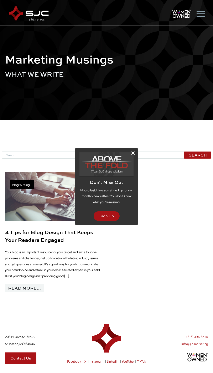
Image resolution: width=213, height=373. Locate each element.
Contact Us (20, 358)
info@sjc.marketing (194, 343)
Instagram (96, 361)
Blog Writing (21, 184)
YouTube (128, 361)
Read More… (26, 288)
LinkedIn (112, 361)
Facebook (74, 361)
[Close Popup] (133, 153)
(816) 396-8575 (197, 336)
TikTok (141, 361)
